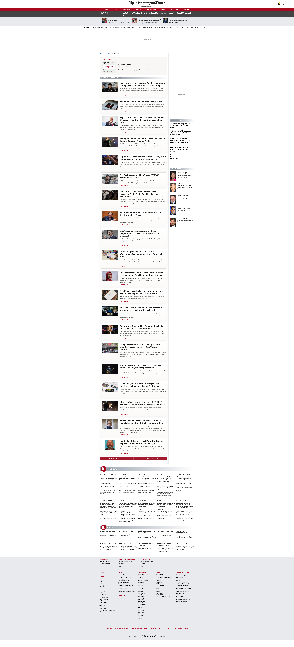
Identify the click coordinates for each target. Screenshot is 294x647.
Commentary (126, 9)
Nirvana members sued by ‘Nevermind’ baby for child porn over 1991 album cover (142, 327)
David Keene (141, 596)
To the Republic (142, 620)
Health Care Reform (123, 580)
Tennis (158, 587)
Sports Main (159, 574)
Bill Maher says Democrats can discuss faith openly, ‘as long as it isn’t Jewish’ (146, 511)
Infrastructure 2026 (181, 590)
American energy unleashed (183, 588)
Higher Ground (106, 500)
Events (162, 9)
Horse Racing (160, 593)
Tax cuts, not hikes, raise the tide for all (184, 209)
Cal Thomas (141, 610)
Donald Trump (95, 27)
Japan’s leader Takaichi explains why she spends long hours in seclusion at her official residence (165, 487)
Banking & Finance (126, 531)
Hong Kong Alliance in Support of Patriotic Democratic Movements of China (177, 27)
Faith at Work (179, 596)
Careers (145, 628)
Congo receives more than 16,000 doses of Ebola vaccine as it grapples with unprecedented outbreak (127, 513)
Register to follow (109, 67)
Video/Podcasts (173, 9)
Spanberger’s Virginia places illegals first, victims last (185, 187)
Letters (139, 579)
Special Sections (150, 9)
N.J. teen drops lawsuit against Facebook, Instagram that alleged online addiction (184, 512)
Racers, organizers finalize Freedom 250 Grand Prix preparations (164, 517)
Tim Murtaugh (141, 605)
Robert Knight (141, 598)
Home (101, 53)
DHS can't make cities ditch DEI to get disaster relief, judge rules (109, 534)
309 (152, 458)
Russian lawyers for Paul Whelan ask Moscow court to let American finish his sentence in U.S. (141, 421)
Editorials (140, 577)
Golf (157, 588)
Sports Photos (160, 598)
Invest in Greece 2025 (181, 601)
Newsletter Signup (105, 563)
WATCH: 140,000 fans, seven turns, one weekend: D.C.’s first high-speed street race (147, 478)
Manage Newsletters (105, 561)
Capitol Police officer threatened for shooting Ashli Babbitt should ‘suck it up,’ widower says (143, 158)
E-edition (125, 628)
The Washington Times (125, 561)
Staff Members (108, 53)
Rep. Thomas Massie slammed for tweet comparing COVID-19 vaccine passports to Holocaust (139, 233)
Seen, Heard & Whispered (106, 588)
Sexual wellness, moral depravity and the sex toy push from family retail (109, 512)
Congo (208, 27)
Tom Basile (140, 585)
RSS (163, 628)
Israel (124, 27)
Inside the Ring (103, 597)
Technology (181, 500)
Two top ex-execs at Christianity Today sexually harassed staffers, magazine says (185, 547)
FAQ (175, 628)
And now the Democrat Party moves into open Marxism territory (184, 175)
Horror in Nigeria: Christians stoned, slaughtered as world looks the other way (108, 518)
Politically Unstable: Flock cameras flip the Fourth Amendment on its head (150, 19)
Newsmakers (102, 594)
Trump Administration (116, 27)
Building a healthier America (183, 598)
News (106, 9)
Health (121, 500)
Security (122, 474)
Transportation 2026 (181, 587)
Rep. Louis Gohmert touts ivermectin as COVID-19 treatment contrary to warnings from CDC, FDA (142, 120)
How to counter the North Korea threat (185, 221)
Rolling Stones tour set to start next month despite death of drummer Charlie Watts (142, 139)
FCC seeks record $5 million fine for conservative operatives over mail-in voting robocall (142, 308)
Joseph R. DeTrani (182, 218)
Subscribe (109, 628)
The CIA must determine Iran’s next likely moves (184, 198)
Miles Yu (140, 613)
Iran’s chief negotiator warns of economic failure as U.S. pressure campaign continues (128, 485)
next (157, 458)
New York (202, 27)
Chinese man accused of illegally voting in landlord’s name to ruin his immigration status (109, 485)
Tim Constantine (142, 587)
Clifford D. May (141, 601)
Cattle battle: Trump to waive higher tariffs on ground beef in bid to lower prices (127, 535)
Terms (152, 628)
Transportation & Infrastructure (127, 591)
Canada (106, 27)
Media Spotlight (103, 593)
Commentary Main (143, 574)
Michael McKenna (142, 602)
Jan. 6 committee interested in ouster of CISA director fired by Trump (140, 213)
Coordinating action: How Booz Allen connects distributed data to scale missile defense (180, 20)
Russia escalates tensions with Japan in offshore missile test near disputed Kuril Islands (127, 490)
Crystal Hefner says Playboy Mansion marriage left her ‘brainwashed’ (146, 504)
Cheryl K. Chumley (182, 172)
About (180, 628)
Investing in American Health (183, 599)
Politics (101, 580)
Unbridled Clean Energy (182, 594)
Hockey (158, 590)
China (101, 27)
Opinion (121, 563)
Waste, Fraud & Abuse (108, 474)
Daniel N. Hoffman (182, 195)
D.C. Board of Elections (182, 585)
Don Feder (140, 591)
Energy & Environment (108, 531)
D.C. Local (142, 474)
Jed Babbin (140, 583)
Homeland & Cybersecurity (125, 585)
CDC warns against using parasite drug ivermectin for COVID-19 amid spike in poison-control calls (141, 194)
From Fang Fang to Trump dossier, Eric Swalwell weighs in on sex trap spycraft (108, 478)
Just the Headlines (104, 607)
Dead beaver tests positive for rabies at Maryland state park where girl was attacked (146, 490)
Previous (111, 458)
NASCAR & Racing (161, 594)
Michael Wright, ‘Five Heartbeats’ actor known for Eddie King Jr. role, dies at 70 (146, 517)
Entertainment (144, 500)
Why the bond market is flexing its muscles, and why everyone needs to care (184, 478)
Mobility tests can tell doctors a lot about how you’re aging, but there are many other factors (128, 505)
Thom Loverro (160, 585)
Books (139, 617)
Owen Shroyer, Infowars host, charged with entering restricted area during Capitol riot (139, 385)
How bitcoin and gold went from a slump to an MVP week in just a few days (185, 489)
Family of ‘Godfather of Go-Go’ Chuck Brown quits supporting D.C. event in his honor (146, 485)
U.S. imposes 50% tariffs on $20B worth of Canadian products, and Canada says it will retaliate (128, 547)
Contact (185, 628)
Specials (121, 596)
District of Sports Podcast (163, 596)
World (159, 474)
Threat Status (122, 576)
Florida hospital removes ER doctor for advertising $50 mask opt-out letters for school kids (141, 254)
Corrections (102, 578)
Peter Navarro (141, 607)
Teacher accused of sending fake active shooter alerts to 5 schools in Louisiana (147, 537)
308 (148, 458)
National (101, 582)
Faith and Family (182, 543)
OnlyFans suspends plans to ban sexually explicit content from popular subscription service (142, 292)
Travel (159, 500)
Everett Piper (141, 609)
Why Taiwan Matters (181, 582)
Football (158, 579)
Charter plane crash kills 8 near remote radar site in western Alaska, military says (165, 549)
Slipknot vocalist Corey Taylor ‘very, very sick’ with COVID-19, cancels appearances (141, 366)
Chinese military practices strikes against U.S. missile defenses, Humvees (127, 478)
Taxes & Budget (125, 543)
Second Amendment (123, 582)
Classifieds (117, 628)
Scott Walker (181, 207)
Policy (115, 9)
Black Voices (141, 615)
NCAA (158, 583)
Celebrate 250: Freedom (182, 579)
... (135, 458)
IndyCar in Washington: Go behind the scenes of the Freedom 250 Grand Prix (157, 14)
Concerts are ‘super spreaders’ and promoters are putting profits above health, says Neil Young (142, 84)
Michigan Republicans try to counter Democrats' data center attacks (184, 537)
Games (186, 9)
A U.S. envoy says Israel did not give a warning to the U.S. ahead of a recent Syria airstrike (165, 493)
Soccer (158, 591)
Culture (101, 600)
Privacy (157, 628)
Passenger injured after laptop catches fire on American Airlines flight (166, 504)
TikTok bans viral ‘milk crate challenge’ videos (141, 101)
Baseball (158, 580)
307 (143, 458)
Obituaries (102, 605)
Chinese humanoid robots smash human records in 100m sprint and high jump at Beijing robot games (165, 479)
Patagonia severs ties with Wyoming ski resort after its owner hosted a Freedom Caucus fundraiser (140, 347)
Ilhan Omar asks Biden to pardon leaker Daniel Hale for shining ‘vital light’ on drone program (141, 274)
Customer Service (136, 628)
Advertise (169, 628)
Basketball (159, 582)
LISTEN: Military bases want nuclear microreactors (118, 19)
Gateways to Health (181, 576)
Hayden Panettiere (132, 27)
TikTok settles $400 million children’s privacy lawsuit (183, 484)
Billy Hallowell (141, 593)
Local (120, 564)
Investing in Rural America (183, 583)
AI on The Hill (179, 577)
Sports (138, 9)
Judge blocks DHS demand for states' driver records (146, 549)
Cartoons (140, 618)
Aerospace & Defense (108, 543)
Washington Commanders (163, 577)
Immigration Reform (165, 531)
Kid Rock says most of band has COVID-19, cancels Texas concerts (140, 176)
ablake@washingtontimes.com (125, 66)
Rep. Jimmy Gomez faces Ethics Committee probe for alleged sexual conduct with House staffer (108, 491)
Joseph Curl (141, 588)
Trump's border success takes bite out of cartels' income (165, 534)
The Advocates (103, 586)
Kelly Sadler (181, 183)
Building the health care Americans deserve (182, 592)
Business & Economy (184, 474)
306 (139, 458)
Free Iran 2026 (179, 580)
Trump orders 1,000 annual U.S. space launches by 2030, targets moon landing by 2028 (184, 518)
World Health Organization (146, 27)
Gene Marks (141, 599)
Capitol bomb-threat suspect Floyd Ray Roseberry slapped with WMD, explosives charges (143, 442)
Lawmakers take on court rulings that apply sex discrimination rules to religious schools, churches (108, 505)
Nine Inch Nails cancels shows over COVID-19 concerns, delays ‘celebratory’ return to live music (142, 403)
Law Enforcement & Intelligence (127, 590)
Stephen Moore (142, 604)
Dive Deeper (102, 608)
